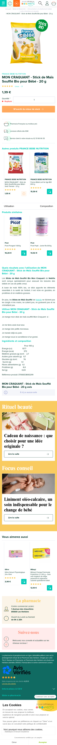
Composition (46, 206)
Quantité (5, 98)
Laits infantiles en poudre (29, 11)
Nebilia (39, 300)
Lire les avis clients (9, 684)
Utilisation (9, 206)
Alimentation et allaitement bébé (39, 9)
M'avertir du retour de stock (27, 109)
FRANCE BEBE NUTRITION (14, 74)
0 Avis (17, 86)
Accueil (8, 9)
